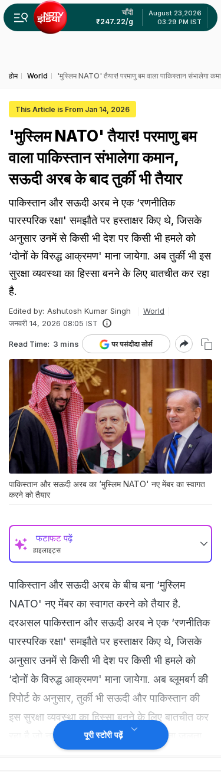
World (153, 311)
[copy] (206, 344)
